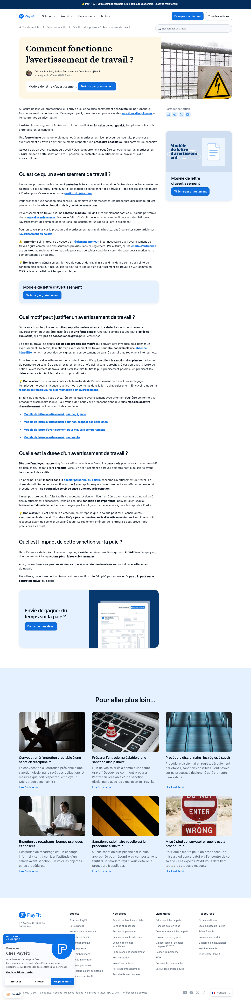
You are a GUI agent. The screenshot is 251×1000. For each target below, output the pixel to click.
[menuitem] (49, 16)
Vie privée (90, 992)
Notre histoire (76, 925)
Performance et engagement (129, 951)
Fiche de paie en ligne (168, 925)
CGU (33, 992)
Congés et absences (124, 925)
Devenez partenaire (80, 965)
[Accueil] (26, 16)
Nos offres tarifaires (123, 963)
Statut (101, 992)
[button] (13, 994)
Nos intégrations (122, 957)
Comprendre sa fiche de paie (172, 931)
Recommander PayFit (81, 976)
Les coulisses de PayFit (212, 925)
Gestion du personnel (124, 931)
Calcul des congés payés (170, 968)
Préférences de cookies (134, 992)
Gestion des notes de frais (127, 937)
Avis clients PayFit (79, 937)
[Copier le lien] (188, 114)
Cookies (57, 992)
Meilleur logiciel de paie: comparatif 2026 (169, 944)
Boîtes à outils (206, 931)
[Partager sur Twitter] (181, 114)
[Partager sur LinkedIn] (168, 114)
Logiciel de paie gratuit (168, 937)
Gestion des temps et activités (123, 944)
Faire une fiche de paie (168, 920)
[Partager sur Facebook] (175, 114)
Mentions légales (73, 992)
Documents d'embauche (169, 963)
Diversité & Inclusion (80, 959)
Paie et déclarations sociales (128, 920)
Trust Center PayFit (209, 954)
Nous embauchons (79, 954)
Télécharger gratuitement (97, 86)
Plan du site (44, 992)
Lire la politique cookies (19, 972)
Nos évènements (208, 948)
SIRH (158, 957)
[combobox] (193, 28)
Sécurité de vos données (126, 974)
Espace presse (77, 948)
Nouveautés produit (210, 937)
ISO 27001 (113, 992)
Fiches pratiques (208, 920)
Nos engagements (79, 942)
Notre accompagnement (83, 931)
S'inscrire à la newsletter (212, 942)
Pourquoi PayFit (78, 920)
